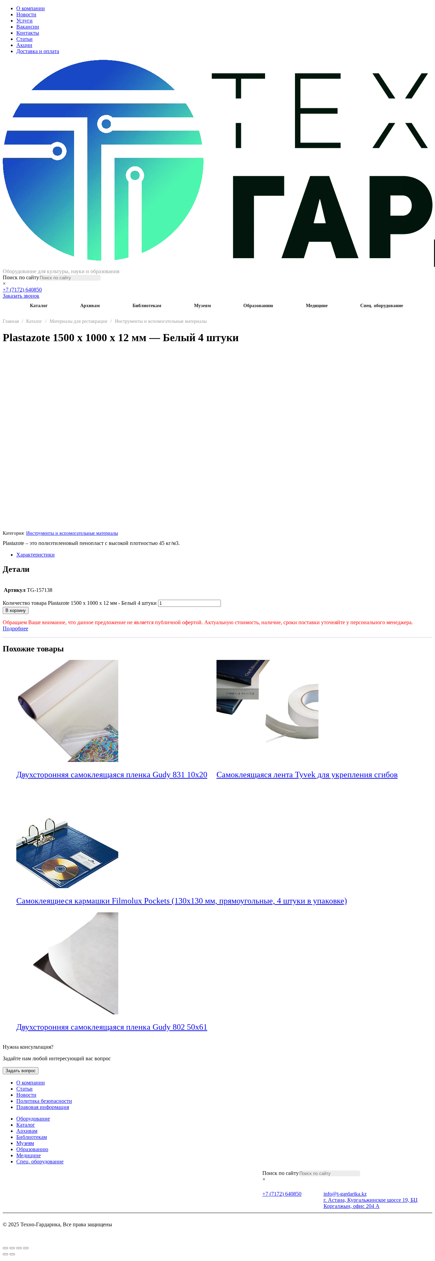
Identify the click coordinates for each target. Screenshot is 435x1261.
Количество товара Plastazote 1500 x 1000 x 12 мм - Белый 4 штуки (80, 603)
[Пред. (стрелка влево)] (5, 1254)
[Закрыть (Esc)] (26, 1248)
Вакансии (27, 27)
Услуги (24, 20)
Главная (11, 321)
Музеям (202, 305)
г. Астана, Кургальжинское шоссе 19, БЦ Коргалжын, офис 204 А (371, 1203)
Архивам (90, 305)
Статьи (24, 39)
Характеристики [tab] (35, 555)
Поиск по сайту (21, 277)
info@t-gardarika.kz (345, 1194)
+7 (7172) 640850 (22, 290)
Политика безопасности (44, 1101)
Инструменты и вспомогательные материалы (161, 321)
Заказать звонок (21, 296)
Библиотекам (147, 305)
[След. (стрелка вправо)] (12, 1254)
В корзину (15, 610)
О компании (30, 8)
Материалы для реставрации (78, 321)
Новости (26, 14)
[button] (211, 775)
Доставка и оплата (37, 51)
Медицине (317, 305)
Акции (24, 45)
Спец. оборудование (381, 305)
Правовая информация (42, 1107)
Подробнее (15, 628)
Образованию (258, 305)
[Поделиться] (19, 1248)
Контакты (27, 33)
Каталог (39, 305)
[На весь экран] (12, 1248)
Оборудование (33, 1119)
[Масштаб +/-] (5, 1248)
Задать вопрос (20, 1070)
